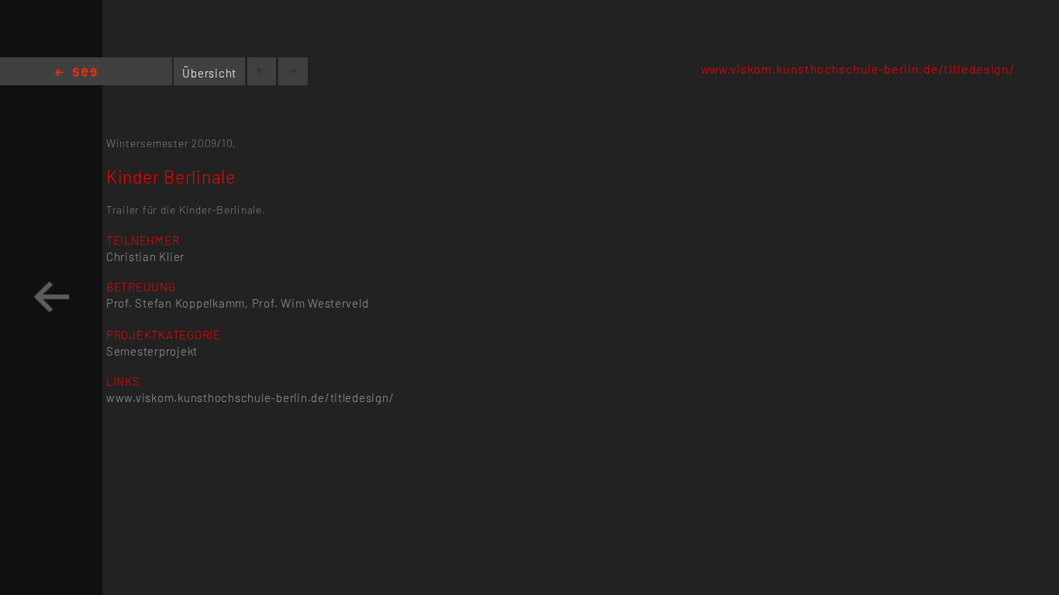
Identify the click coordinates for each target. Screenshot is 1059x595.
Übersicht (209, 73)
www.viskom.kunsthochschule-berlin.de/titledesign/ (858, 68)
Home (76, 73)
